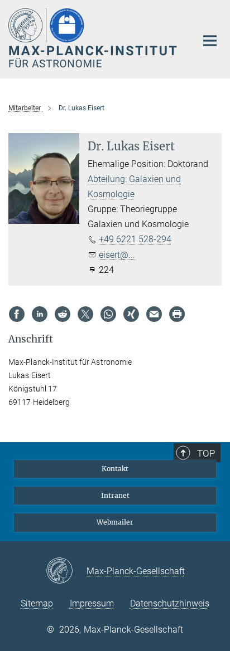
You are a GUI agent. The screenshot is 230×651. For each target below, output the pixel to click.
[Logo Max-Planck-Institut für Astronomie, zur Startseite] (94, 37)
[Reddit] (62, 314)
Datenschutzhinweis (169, 603)
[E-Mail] (154, 314)
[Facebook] (16, 314)
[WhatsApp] (108, 314)
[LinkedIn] (39, 314)
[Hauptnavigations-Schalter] (210, 41)
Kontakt (115, 468)
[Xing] (131, 314)
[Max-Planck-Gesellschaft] (66, 571)
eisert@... (117, 254)
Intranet (115, 495)
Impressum (92, 603)
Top (206, 453)
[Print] (177, 314)
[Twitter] (85, 314)
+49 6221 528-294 (135, 239)
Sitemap (37, 603)
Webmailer (115, 522)
